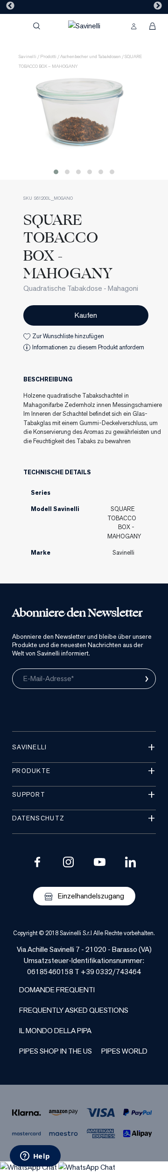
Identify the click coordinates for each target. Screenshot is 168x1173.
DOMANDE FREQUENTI (57, 990)
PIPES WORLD (124, 1051)
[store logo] (84, 26)
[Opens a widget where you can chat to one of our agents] (35, 1156)
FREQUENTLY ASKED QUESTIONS (73, 1010)
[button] (56, 172)
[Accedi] (134, 26)
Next (157, 6)
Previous (10, 6)
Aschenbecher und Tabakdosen (90, 56)
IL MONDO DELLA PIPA (55, 1030)
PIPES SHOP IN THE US (55, 1051)
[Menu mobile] (16, 26)
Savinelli (27, 56)
